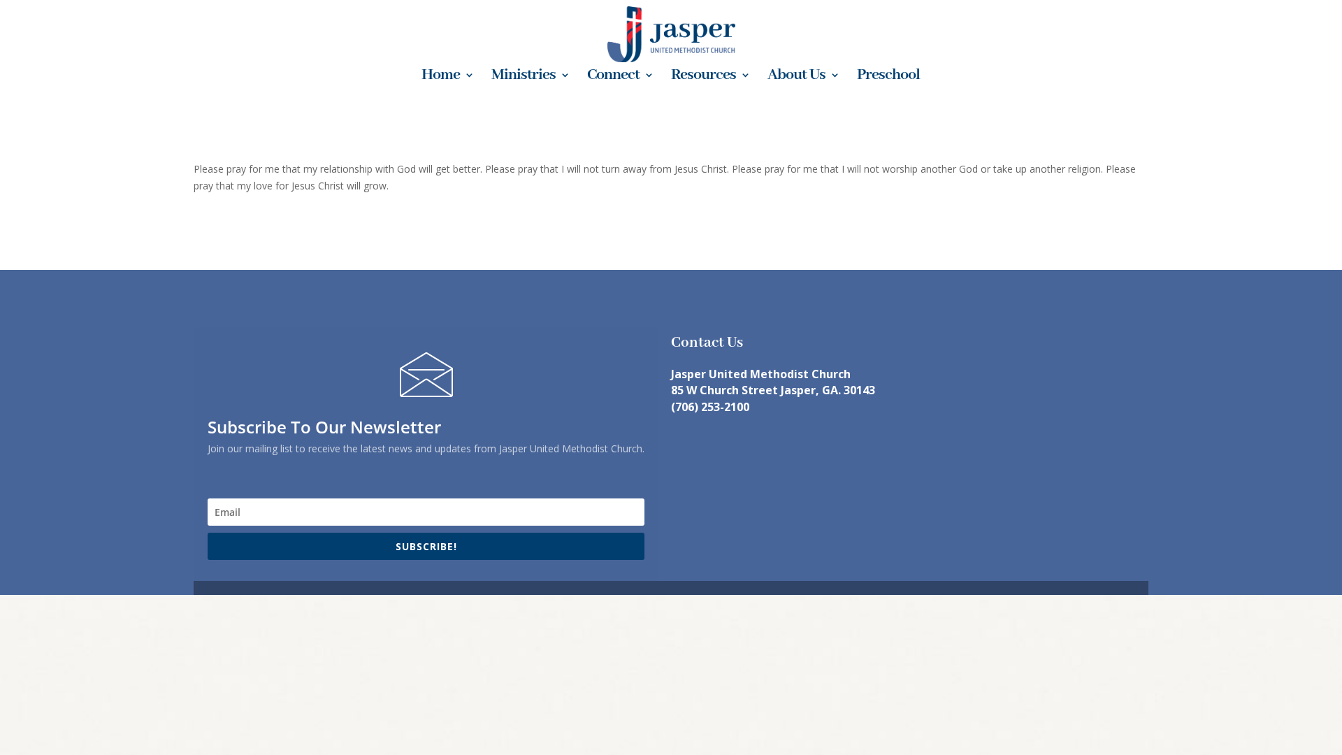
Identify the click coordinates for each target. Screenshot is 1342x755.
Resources (703, 77)
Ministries (523, 77)
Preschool (888, 77)
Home (440, 77)
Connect (613, 77)
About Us (796, 77)
